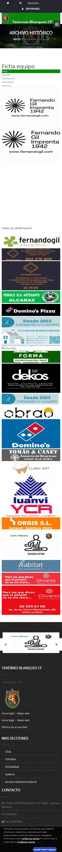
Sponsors (33, 3)
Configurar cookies (26, 842)
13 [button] (23, 654)
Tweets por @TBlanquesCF (17, 228)
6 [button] (28, 650)
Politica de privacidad (14, 727)
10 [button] (49, 650)
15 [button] (33, 654)
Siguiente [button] (56, 644)
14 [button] (28, 654)
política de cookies (30, 838)
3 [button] (13, 650)
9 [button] (44, 650)
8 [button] (38, 650)
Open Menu (56, 24)
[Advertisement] (31, 195)
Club (8, 751)
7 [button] (33, 650)
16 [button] (38, 654)
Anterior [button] (5, 644)
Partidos (10, 759)
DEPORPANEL (33, 9)
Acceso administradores (21, 782)
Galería (9, 774)
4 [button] (18, 650)
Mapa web (23, 713)
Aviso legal (8, 713)
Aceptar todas (45, 849)
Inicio (17, 39)
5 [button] (23, 650)
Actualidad (12, 767)
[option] (31, 644)
